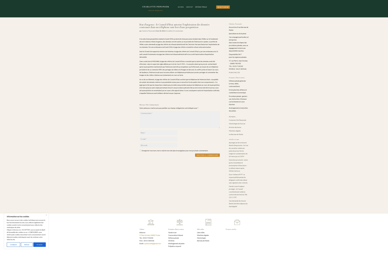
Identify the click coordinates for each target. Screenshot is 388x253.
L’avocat (189, 7)
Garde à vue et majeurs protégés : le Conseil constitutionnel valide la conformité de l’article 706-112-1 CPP (238, 191)
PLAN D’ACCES (234, 72)
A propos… (232, 116)
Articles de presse (235, 127)
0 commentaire (178, 31)
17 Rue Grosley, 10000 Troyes (149, 235)
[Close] (46, 215)
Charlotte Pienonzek (148, 31)
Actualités (169, 31)
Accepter (40, 244)
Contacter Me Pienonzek (237, 120)
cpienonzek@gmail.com (152, 243)
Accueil (181, 7)
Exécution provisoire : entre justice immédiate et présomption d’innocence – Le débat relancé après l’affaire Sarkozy (238, 165)
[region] (26, 231)
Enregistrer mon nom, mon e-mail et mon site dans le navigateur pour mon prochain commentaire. (175, 151)
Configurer (13, 244)
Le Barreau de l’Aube (236, 134)
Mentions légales (235, 131)
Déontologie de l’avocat (237, 124)
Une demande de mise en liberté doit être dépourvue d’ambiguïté (238, 203)
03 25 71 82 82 (223, 7)
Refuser (26, 244)
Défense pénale (201, 7)
